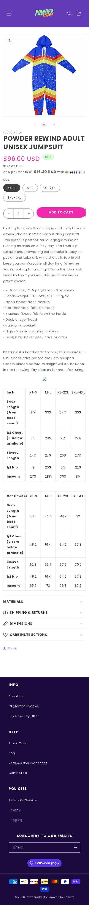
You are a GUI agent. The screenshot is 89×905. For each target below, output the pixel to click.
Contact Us (18, 773)
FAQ (12, 753)
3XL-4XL (14, 197)
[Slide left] (35, 124)
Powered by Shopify (61, 897)
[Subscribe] (75, 847)
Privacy (14, 810)
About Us (16, 696)
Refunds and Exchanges (28, 763)
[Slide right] (54, 124)
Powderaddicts (37, 897)
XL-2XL (50, 188)
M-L (30, 188)
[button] (8, 13)
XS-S (12, 188)
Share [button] (12, 648)
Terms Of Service (23, 800)
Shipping (15, 820)
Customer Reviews (24, 706)
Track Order (18, 743)
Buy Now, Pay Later (24, 716)
